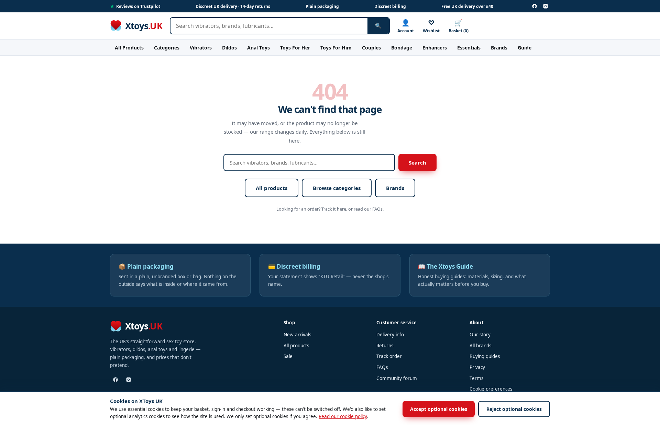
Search (417, 162)
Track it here (333, 209)
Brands (499, 47)
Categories (166, 47)
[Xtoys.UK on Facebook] (534, 6)
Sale (288, 356)
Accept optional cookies (438, 409)
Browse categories (337, 187)
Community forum (396, 378)
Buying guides (485, 356)
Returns (384, 346)
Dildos (229, 47)
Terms (476, 378)
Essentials (469, 47)
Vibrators (201, 47)
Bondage (401, 47)
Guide (524, 47)
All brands (480, 346)
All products (271, 187)
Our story (480, 335)
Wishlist (431, 26)
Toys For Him (336, 47)
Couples (371, 47)
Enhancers (434, 47)
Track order (389, 356)
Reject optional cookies (514, 409)
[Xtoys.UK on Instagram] (545, 6)
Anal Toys (258, 47)
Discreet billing (390, 6)
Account (405, 26)
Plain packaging (322, 6)
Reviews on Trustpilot (138, 6)
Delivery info (390, 335)
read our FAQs (368, 209)
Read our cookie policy (343, 416)
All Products (129, 47)
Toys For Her (295, 47)
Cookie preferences (491, 389)
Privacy (477, 367)
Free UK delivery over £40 (467, 6)
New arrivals (297, 335)
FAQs (382, 367)
